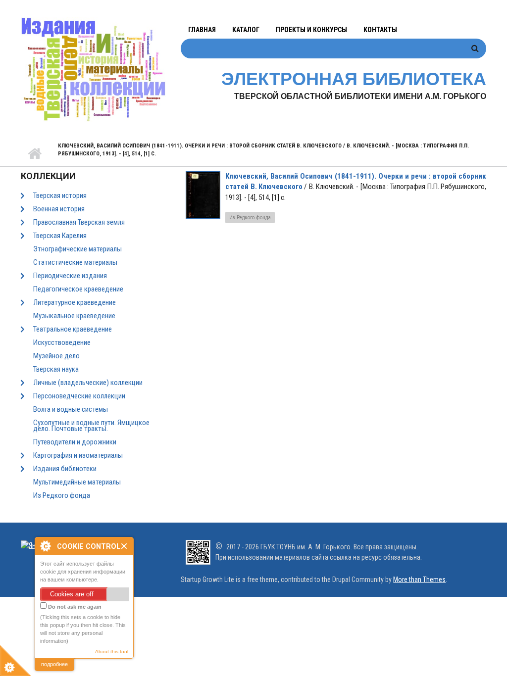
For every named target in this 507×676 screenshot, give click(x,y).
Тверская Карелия (60, 235)
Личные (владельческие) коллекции (88, 382)
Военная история (59, 208)
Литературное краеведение (74, 302)
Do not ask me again (74, 607)
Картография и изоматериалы (78, 455)
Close (124, 546)
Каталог (245, 30)
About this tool (111, 651)
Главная (202, 30)
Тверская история (60, 195)
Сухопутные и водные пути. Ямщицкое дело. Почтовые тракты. (91, 425)
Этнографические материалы (77, 248)
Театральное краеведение (72, 329)
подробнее (54, 664)
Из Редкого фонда (61, 495)
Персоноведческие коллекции (79, 395)
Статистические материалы (75, 262)
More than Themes (419, 579)
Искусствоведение (62, 342)
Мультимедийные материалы (77, 482)
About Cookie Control (45, 545)
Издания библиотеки (65, 468)
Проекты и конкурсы (311, 30)
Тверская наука (56, 369)
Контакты (380, 30)
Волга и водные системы (70, 409)
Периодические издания (70, 275)
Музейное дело (56, 355)
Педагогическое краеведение (78, 289)
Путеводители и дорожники (74, 441)
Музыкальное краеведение (74, 315)
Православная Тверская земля (79, 222)
